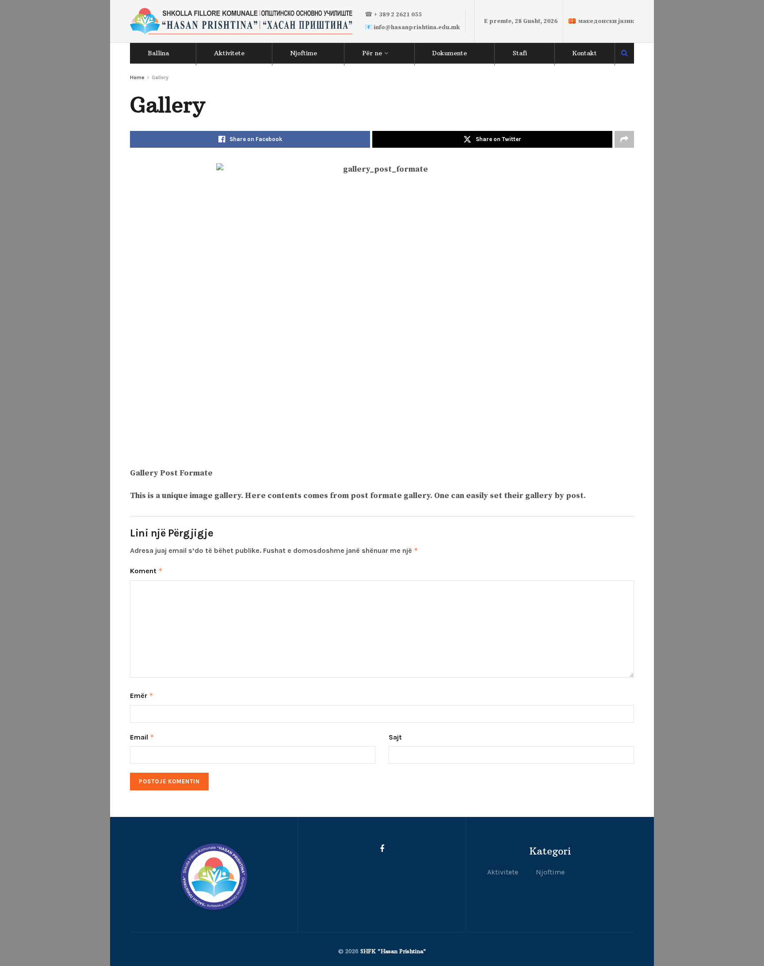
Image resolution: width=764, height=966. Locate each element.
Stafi (519, 53)
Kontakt (584, 53)
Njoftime (303, 53)
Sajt (395, 737)
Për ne (372, 53)
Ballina (158, 53)
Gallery (160, 77)
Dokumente (449, 53)
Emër (141, 695)
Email (142, 737)
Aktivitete (229, 53)
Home (137, 77)
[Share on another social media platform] (624, 139)
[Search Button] (624, 53)
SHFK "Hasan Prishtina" (393, 951)
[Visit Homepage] (241, 21)
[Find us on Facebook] (382, 849)
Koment (146, 571)
